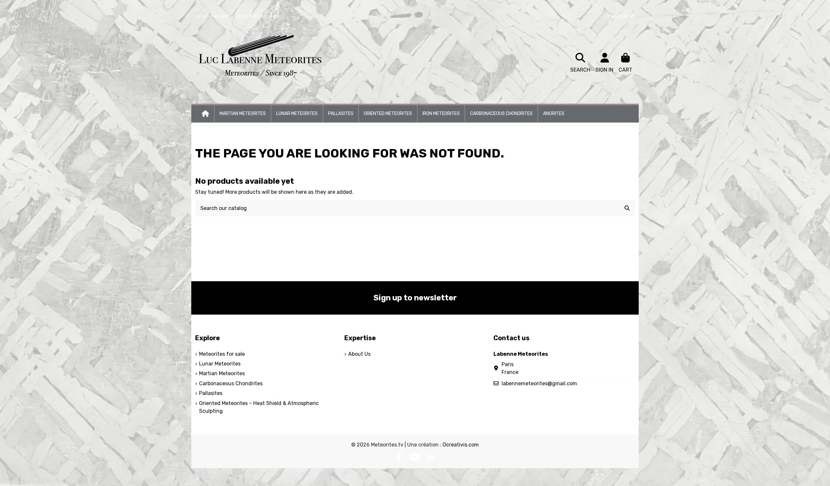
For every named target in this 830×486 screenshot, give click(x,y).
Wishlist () (622, 16)
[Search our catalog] (627, 208)
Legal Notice (249, 16)
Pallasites (210, 393)
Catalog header (212, 16)
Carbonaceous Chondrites (231, 383)
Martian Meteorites (222, 373)
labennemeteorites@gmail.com (539, 383)
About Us (359, 354)
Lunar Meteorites (220, 364)
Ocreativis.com (461, 445)
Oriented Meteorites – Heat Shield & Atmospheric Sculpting (259, 407)
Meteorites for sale (222, 354)
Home (275, 16)
